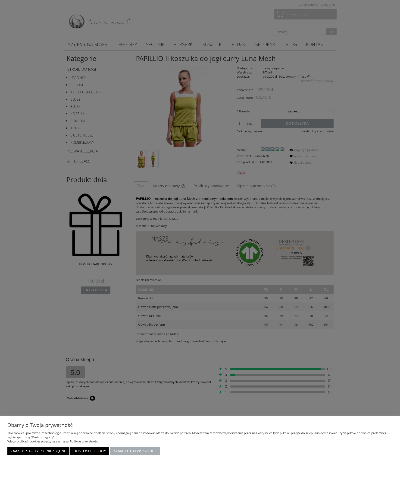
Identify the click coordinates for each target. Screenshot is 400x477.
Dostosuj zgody (89, 451)
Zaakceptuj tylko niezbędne (38, 451)
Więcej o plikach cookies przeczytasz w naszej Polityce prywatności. (53, 441)
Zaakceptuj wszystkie (135, 451)
